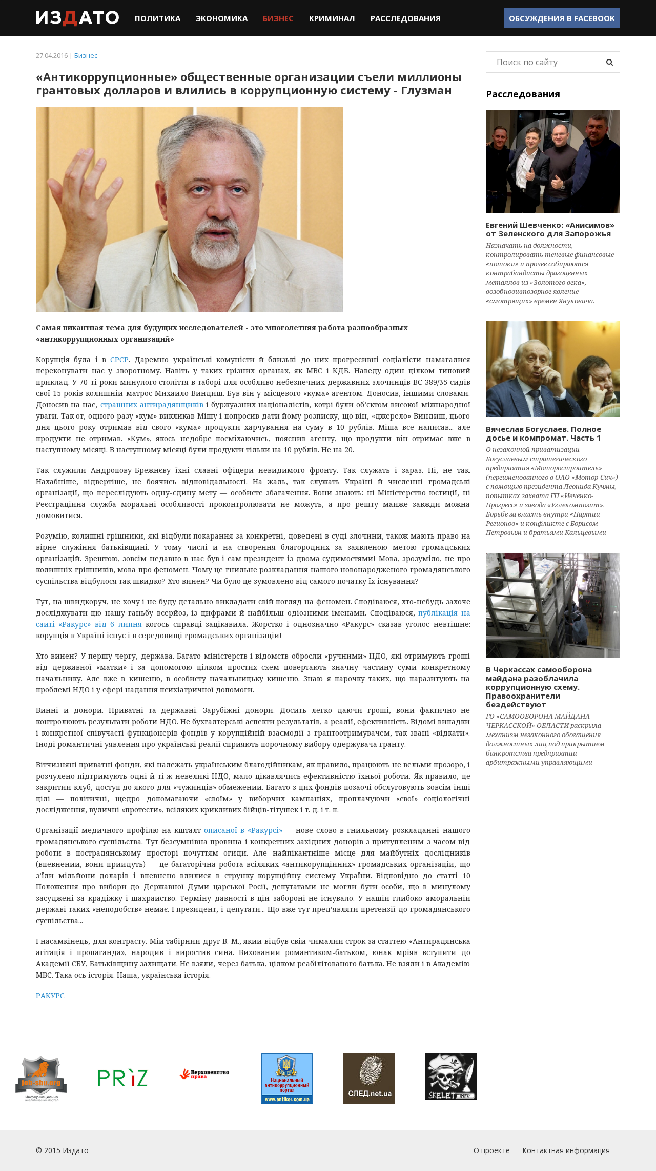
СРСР (119, 359)
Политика (157, 18)
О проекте (492, 1150)
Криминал (332, 18)
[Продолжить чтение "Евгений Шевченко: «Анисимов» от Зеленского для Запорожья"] (553, 161)
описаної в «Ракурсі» (243, 830)
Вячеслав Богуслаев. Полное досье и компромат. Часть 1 (543, 433)
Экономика (222, 18)
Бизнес (278, 18)
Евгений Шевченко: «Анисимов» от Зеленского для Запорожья (550, 229)
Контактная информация (566, 1150)
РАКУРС (50, 995)
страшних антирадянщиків (151, 404)
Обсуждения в (562, 18)
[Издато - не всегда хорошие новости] (77, 18)
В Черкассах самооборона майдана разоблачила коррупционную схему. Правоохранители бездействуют (539, 686)
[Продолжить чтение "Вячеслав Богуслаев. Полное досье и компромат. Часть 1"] (553, 368)
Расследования (406, 18)
